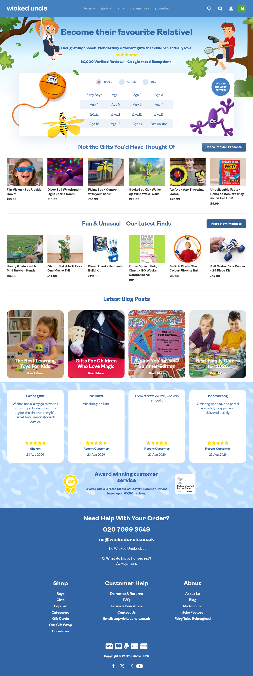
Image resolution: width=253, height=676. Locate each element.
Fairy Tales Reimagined (193, 619)
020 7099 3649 (126, 529)
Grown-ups (158, 123)
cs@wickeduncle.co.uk (126, 539)
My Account (192, 606)
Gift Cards (60, 619)
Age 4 (94, 104)
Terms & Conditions (126, 606)
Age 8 (94, 114)
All (119, 8)
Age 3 (159, 94)
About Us (192, 594)
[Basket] (242, 8)
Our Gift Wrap (60, 625)
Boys (88, 8)
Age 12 (94, 123)
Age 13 (116, 123)
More (224, 147)
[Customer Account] (231, 8)
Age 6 (137, 104)
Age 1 (116, 94)
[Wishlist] (209, 8)
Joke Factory (192, 612)
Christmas (60, 631)
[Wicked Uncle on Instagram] (131, 666)
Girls (105, 8)
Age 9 (115, 114)
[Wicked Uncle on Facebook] (113, 666)
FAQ (126, 600)
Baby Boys (94, 94)
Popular (162, 8)
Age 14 (137, 123)
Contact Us (126, 612)
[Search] (220, 8)
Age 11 (158, 114)
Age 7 (159, 104)
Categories (139, 8)
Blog (192, 600)
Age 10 (137, 114)
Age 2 (137, 94)
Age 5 (115, 104)
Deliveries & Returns (126, 594)
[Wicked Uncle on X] (122, 666)
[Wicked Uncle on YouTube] (139, 666)
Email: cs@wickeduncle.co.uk (126, 619)
